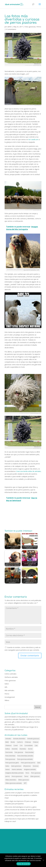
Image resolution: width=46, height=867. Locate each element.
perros (7, 776)
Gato (38, 763)
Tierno (26, 776)
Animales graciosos (33, 739)
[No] (43, 860)
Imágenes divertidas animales (14, 773)
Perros (38, 27)
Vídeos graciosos (23, 780)
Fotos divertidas (10, 756)
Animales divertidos (19, 739)
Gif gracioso (27, 766)
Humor (7, 769)
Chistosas (28, 742)
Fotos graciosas (30, 27)
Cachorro (20, 742)
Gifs (6, 687)
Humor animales (17, 769)
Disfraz (7, 749)
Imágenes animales (30, 769)
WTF (25, 783)
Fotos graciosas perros (28, 763)
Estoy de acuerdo (23, 864)
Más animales (9, 690)
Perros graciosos (17, 776)
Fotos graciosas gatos (12, 763)
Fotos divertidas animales (25, 756)
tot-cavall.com (33, 139)
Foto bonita (9, 752)
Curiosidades (28, 745)
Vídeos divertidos (10, 780)
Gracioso (35, 766)
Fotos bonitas (29, 752)
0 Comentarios (11, 29)
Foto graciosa (19, 752)
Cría (21, 745)
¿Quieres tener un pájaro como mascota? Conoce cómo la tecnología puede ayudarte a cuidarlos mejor (22, 795)
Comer (16, 745)
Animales (8, 739)
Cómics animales (10, 674)
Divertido (15, 749)
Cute (36, 745)
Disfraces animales (11, 677)
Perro (27, 773)
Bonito (13, 742)
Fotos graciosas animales (25, 759)
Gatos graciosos (16, 766)
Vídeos (7, 700)
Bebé (7, 742)
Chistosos (8, 745)
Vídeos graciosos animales (13, 783)
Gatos (7, 684)
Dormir (30, 749)
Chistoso (35, 742)
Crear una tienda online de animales (28, 471)
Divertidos (23, 749)
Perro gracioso (35, 773)
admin (9, 27)
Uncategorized (10, 697)
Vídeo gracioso (35, 776)
